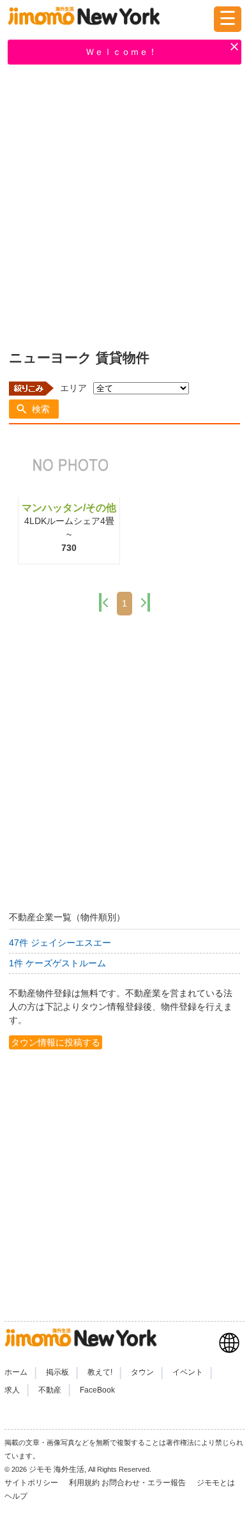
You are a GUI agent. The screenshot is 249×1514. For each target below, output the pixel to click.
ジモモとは (217, 1482)
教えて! (99, 1372)
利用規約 (84, 1482)
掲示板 (57, 1372)
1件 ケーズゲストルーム (57, 963)
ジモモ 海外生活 (56, 1469)
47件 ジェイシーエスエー (60, 943)
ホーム (15, 1372)
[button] (34, 409)
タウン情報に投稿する (55, 1042)
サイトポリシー (32, 1482)
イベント (187, 1372)
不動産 (49, 1390)
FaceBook (97, 1390)
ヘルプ (15, 1496)
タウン (142, 1372)
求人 (12, 1390)
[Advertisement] (124, 204)
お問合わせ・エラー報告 (145, 1482)
